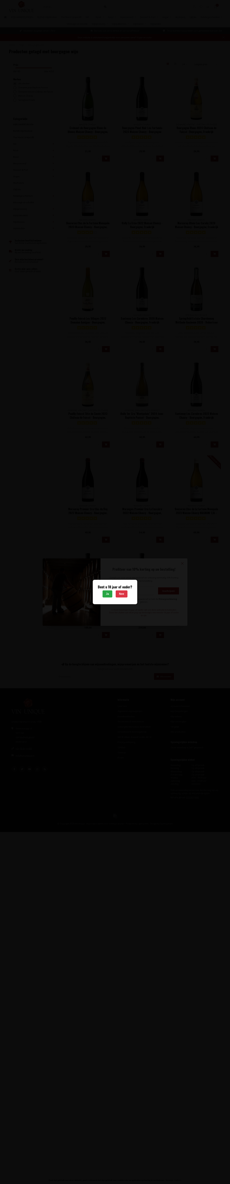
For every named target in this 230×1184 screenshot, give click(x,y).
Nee (121, 593)
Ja (107, 593)
